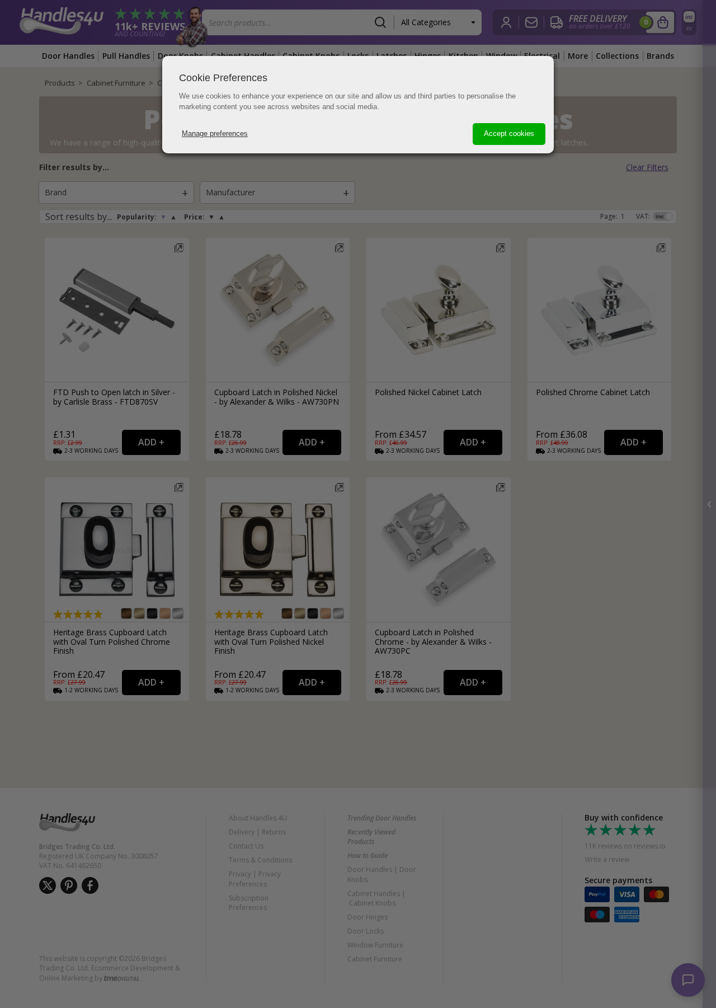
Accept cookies (509, 133)
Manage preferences (215, 133)
